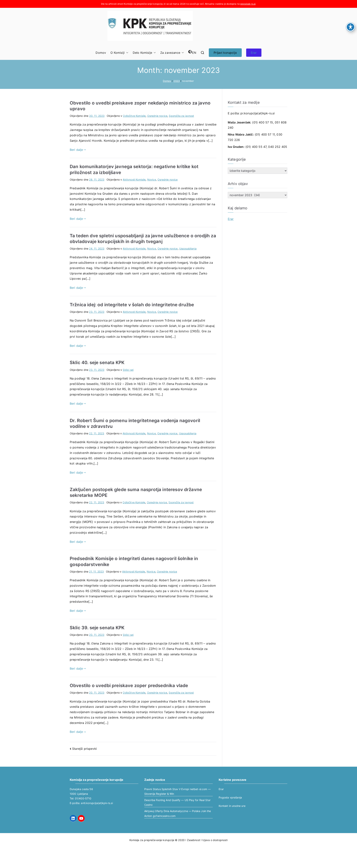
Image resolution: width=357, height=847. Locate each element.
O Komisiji (117, 52)
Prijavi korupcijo (225, 52)
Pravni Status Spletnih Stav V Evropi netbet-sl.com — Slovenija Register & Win (177, 791)
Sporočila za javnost (181, 115)
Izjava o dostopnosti (214, 840)
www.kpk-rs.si (247, 3)
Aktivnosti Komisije (134, 179)
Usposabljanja (188, 248)
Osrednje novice (157, 115)
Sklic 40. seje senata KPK (97, 362)
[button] (126, 52)
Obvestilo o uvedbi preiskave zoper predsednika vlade (129, 685)
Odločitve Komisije (134, 115)
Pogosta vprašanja (230, 797)
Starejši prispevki (84, 748)
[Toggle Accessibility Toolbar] (350, 26)
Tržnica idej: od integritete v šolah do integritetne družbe (132, 304)
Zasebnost (193, 840)
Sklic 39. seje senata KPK (97, 627)
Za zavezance (170, 52)
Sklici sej (128, 369)
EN (194, 52)
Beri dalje (76, 150)
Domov (101, 52)
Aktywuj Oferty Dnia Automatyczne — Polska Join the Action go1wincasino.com (177, 813)
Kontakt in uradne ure (232, 805)
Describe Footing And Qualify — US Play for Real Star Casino (177, 802)
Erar (254, 52)
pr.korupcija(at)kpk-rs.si (257, 113)
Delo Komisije (142, 52)
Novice (151, 179)
